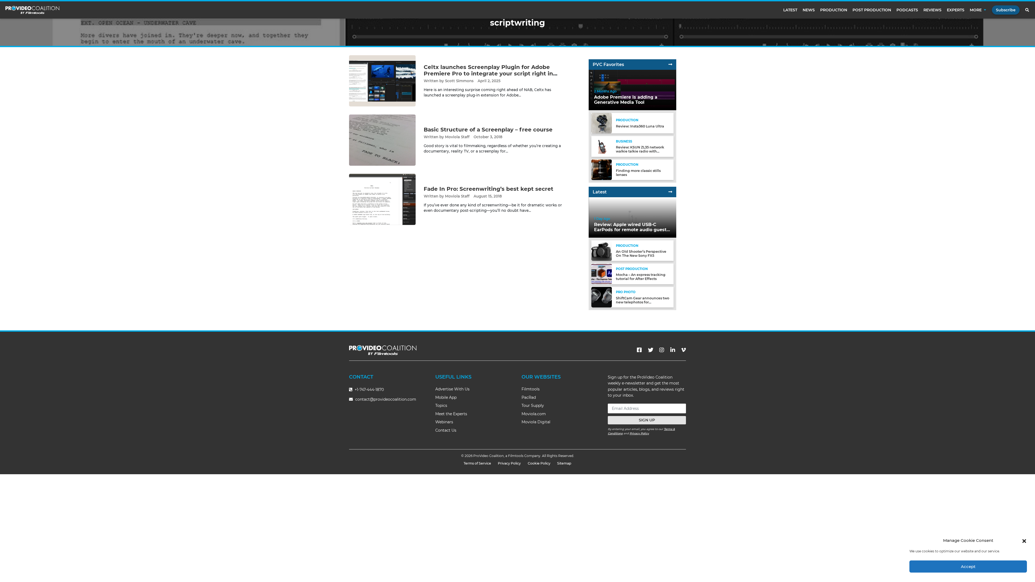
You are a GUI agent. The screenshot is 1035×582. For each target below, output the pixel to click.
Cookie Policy (539, 463)
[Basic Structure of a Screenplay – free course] (382, 140)
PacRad (529, 397)
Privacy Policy (639, 433)
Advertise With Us (452, 389)
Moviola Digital (536, 422)
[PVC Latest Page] (670, 192)
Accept (968, 566)
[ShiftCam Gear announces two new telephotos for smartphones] (601, 297)
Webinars (444, 422)
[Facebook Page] (639, 350)
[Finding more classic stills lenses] (601, 169)
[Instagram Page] (661, 350)
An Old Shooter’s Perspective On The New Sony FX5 (641, 254)
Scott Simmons (459, 81)
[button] (1024, 540)
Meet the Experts (451, 413)
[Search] (1027, 10)
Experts (955, 10)
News (809, 10)
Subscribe (1006, 10)
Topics (441, 405)
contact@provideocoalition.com (385, 399)
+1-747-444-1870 (369, 389)
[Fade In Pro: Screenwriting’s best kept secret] (382, 199)
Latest (790, 10)
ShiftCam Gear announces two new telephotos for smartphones (642, 302)
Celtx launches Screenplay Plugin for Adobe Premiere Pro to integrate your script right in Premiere (488, 73)
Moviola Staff (457, 137)
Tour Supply (533, 405)
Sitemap (564, 463)
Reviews (932, 10)
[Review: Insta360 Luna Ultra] (601, 123)
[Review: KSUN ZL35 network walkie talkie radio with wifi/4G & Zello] (601, 146)
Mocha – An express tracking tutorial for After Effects (640, 277)
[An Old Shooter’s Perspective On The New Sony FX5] (601, 250)
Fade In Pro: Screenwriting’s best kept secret (488, 189)
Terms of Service (477, 463)
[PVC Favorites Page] (670, 64)
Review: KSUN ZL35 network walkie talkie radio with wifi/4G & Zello (640, 151)
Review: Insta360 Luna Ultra (640, 126)
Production (833, 10)
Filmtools (531, 389)
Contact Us (445, 430)
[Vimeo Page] (683, 350)
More (976, 10)
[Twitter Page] (650, 350)
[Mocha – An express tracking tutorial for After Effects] (601, 273)
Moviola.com (534, 413)
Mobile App (446, 397)
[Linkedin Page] (672, 350)
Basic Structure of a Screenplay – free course (488, 129)
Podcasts (907, 10)
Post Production (872, 10)
